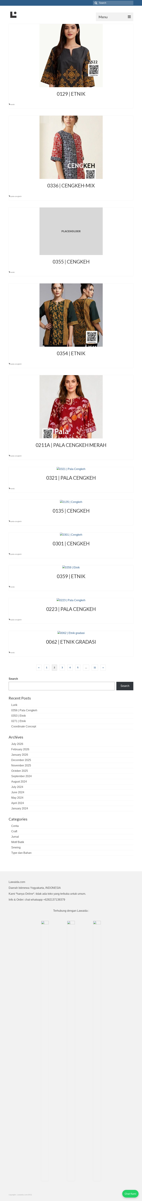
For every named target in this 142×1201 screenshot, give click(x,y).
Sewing (16, 847)
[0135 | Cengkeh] (71, 501)
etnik (13, 104)
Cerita (15, 825)
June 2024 (17, 792)
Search (13, 678)
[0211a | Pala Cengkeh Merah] (71, 406)
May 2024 (17, 797)
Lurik (14, 704)
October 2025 (19, 770)
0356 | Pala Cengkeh (24, 710)
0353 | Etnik (18, 715)
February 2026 (20, 749)
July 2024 (17, 786)
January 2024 (19, 808)
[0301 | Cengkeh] (71, 534)
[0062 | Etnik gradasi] (71, 632)
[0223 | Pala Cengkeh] (71, 600)
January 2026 (19, 754)
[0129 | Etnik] (71, 55)
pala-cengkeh (16, 196)
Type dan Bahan (21, 852)
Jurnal (15, 836)
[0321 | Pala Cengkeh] (71, 469)
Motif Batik (17, 842)
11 (95, 667)
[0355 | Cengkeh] (71, 231)
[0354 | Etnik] (71, 314)
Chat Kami (130, 1193)
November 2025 (21, 765)
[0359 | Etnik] (71, 567)
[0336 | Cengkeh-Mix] (71, 147)
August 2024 (19, 781)
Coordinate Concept (23, 726)
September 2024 (21, 776)
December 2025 (21, 760)
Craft (14, 831)
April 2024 (17, 803)
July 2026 (17, 743)
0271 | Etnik (18, 721)
